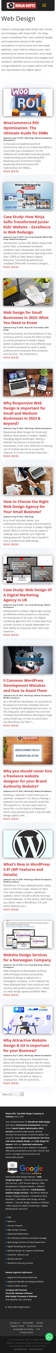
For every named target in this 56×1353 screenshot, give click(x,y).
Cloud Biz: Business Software (19, 1293)
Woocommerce (9, 140)
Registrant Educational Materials (22, 1277)
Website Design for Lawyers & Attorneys (25, 1250)
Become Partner (14, 1259)
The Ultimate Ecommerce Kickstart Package (27, 1238)
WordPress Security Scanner (20, 1263)
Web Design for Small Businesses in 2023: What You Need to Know (26, 317)
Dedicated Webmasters (18, 1234)
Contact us (15, 1323)
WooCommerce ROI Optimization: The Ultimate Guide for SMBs (25, 127)
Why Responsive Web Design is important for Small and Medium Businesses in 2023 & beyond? (24, 413)
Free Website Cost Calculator (19, 1299)
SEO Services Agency (28, 1183)
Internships (28, 1323)
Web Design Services (16, 1229)
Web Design (29, 138)
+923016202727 (36, 1349)
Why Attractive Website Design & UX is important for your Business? (26, 1045)
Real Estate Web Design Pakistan (20, 1176)
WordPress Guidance (11, 698)
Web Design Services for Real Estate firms (26, 1242)
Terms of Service (35, 1326)
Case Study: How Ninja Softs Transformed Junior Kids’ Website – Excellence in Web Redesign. (26, 224)
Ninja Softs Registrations (19, 1307)
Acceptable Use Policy (23, 1329)
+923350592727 (20, 1349)
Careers (39, 1323)
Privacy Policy (26, 1332)
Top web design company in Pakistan (32, 1202)
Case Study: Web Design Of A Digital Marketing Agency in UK (27, 595)
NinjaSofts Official (41, 237)
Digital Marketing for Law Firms (21, 1246)
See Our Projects (15, 1225)
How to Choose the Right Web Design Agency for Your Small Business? (26, 506)
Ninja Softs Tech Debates (34, 327)
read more (11, 171)
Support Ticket (17, 1326)
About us (11, 1221)
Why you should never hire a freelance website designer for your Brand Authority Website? (27, 778)
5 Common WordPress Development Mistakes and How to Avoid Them (25, 685)
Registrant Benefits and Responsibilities (25, 1281)
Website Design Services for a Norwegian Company (27, 957)
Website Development (43, 138)
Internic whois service (17, 1285)
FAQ (9, 1217)
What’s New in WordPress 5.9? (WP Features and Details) (26, 869)
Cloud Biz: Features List (18, 1254)
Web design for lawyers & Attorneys (23, 1205)
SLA (38, 1329)
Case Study (29, 237)
